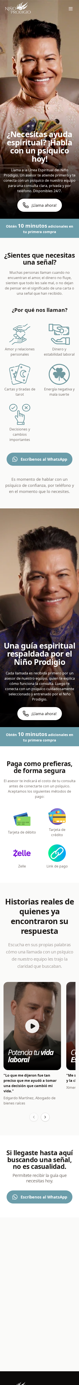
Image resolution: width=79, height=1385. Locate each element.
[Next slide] (45, 1117)
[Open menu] (70, 8)
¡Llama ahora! (44, 205)
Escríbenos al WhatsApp (44, 459)
